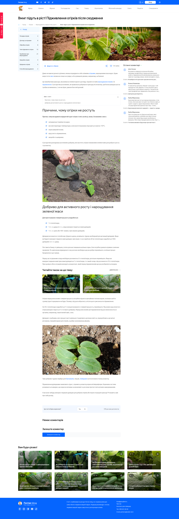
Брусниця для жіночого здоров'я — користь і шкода (144, 108)
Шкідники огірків (29, 64)
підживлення (47, 84)
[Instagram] (48, 2)
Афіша (30, 8)
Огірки (31, 24)
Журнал (52, 8)
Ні (84, 409)
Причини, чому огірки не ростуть (55, 100)
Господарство (65, 8)
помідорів (83, 379)
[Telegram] (45, 2)
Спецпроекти (153, 8)
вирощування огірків (105, 82)
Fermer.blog (21, 8)
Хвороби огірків (29, 60)
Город (87, 8)
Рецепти (140, 8)
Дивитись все (114, 270)
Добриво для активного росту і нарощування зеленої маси (62, 103)
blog (22, 2)
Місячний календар (115, 8)
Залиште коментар (53, 429)
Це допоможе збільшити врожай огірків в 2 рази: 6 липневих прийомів (101, 289)
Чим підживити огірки (29, 49)
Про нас (119, 504)
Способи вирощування (29, 69)
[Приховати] (118, 97)
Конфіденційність (122, 501)
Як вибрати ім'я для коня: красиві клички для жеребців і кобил (142, 79)
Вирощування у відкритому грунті (46, 24)
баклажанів (70, 379)
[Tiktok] (52, 2)
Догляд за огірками (29, 40)
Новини (41, 8)
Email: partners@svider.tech (125, 512)
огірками (92, 73)
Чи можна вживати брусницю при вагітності (141, 122)
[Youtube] (37, 2)
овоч (52, 76)
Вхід (150, 2)
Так (80, 409)
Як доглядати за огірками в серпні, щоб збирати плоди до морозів (60, 289)
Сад (77, 8)
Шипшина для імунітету (135, 94)
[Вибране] (160, 2)
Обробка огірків (29, 45)
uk (142, 2)
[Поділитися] (106, 66)
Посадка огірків (29, 36)
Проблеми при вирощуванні (29, 54)
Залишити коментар (53, 434)
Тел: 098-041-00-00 (122, 509)
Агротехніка (99, 8)
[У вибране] (76, 277)
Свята (129, 8)
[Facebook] (41, 2)
